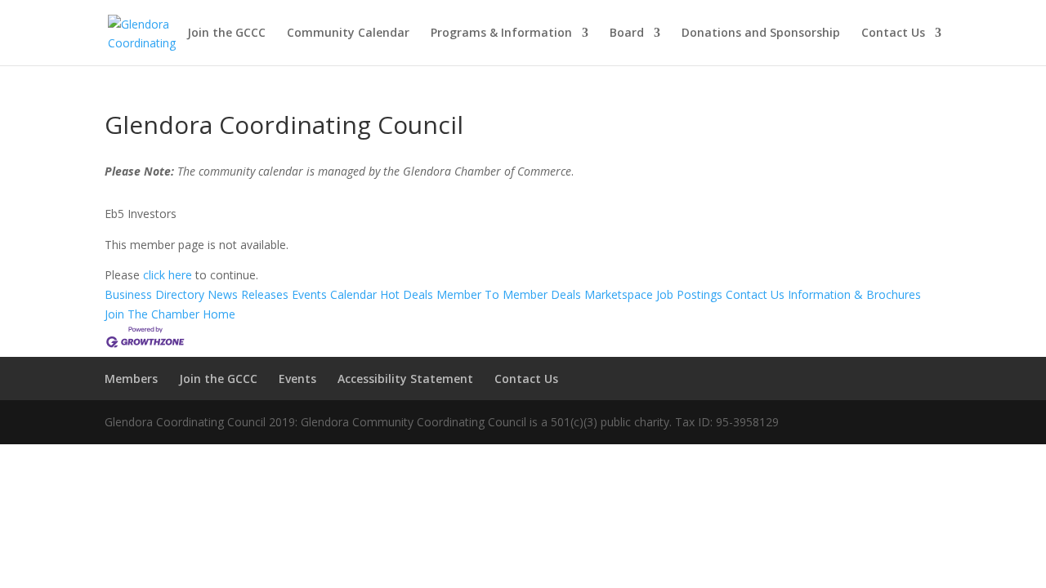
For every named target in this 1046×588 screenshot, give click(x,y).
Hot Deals (406, 294)
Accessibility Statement (405, 378)
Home (219, 314)
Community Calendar (348, 33)
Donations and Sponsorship (761, 33)
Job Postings (689, 294)
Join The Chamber (152, 314)
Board (627, 33)
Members (131, 378)
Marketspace (618, 294)
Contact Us (893, 33)
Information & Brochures (854, 294)
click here (167, 275)
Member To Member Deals (508, 294)
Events (297, 378)
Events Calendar (334, 294)
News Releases (248, 294)
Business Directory (154, 294)
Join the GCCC (226, 33)
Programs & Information (501, 33)
